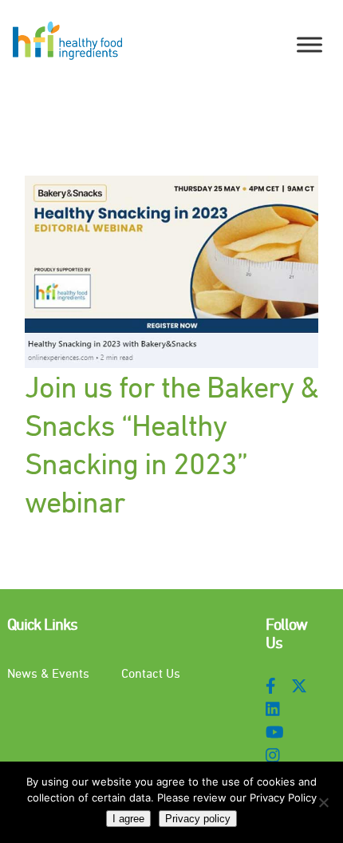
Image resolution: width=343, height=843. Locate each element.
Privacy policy (198, 819)
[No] (323, 802)
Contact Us (150, 673)
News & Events (48, 673)
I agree (128, 819)
